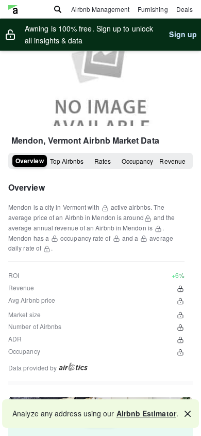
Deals (184, 9)
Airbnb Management (100, 9)
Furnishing (153, 9)
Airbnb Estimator (146, 413)
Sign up (183, 34)
